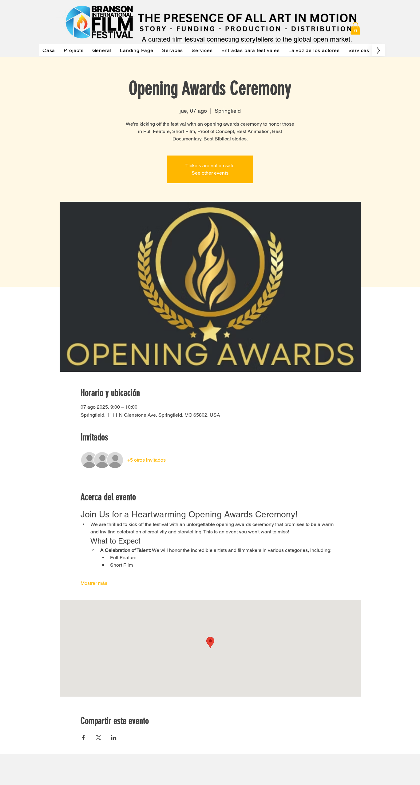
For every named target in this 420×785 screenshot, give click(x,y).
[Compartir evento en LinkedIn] (114, 737)
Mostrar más (94, 583)
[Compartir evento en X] (98, 737)
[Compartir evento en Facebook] (83, 737)
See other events (210, 173)
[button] (355, 28)
